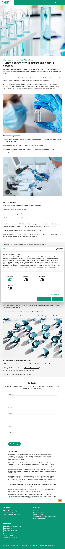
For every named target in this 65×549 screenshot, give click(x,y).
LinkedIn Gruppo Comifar (11, 530)
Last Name (10, 401)
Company (10, 413)
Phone (9, 426)
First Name (10, 394)
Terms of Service (33, 545)
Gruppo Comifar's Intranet (39, 510)
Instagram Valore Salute (11, 537)
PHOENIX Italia (8, 2)
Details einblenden (54, 294)
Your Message (11, 432)
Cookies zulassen (57, 299)
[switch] (26, 279)
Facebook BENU (9, 532)
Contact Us (6, 545)
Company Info (14, 545)
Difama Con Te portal (38, 514)
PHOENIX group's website (39, 518)
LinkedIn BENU (8, 528)
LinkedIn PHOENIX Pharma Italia (13, 526)
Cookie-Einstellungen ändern (47, 545)
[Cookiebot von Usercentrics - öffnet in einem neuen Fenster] (56, 249)
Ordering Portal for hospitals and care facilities (44, 516)
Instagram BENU (9, 535)
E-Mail (9, 420)
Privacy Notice (23, 545)
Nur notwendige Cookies (44, 299)
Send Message (14, 444)
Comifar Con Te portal (38, 512)
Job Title (10, 407)
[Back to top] (60, 500)
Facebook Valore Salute (10, 533)
